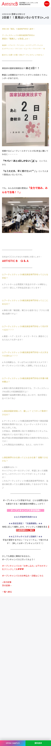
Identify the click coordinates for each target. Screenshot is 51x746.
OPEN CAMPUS (13, 743)
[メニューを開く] (47, 3)
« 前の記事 (6, 582)
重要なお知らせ (18, 14)
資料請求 (38, 743)
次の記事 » (6, 585)
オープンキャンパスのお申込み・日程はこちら (22, 576)
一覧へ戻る (7, 592)
